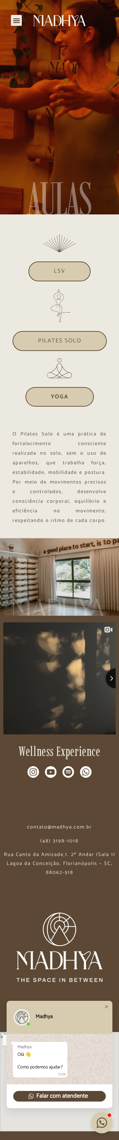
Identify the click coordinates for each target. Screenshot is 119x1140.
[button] (16, 20)
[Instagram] (33, 772)
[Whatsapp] (86, 772)
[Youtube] (51, 772)
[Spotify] (68, 772)
